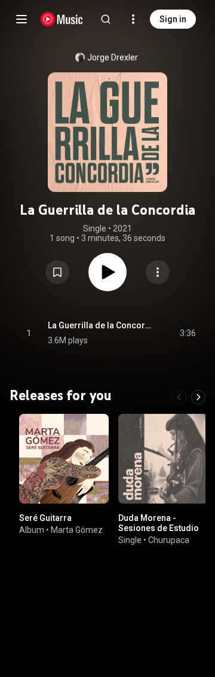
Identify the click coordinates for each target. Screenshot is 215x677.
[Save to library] (57, 272)
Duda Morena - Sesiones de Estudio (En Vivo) (158, 528)
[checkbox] (187, 333)
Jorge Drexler (112, 57)
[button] (57, 272)
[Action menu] (158, 272)
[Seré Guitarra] (64, 459)
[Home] (62, 19)
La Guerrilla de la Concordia (100, 325)
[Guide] (21, 19)
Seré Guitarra (45, 518)
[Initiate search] (105, 19)
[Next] (198, 397)
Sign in (172, 19)
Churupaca (168, 540)
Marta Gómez (77, 530)
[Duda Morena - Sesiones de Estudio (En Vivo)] (163, 459)
